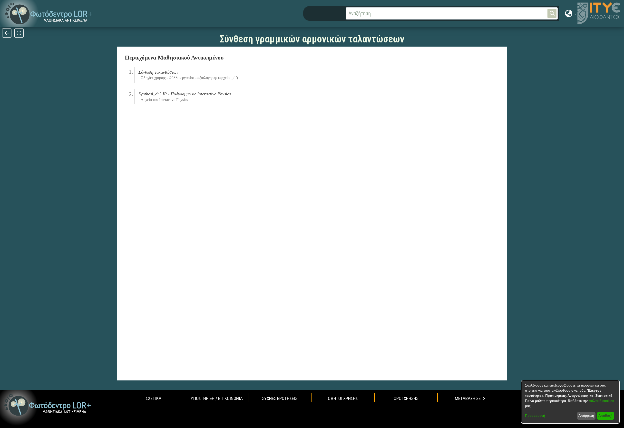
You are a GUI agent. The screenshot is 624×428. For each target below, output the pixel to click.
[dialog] (570, 401)
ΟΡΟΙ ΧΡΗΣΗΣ (406, 398)
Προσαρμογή (535, 416)
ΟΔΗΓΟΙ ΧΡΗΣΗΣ (343, 398)
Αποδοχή (605, 416)
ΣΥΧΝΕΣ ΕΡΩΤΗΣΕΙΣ (279, 398)
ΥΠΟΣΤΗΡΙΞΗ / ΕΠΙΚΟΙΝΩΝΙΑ (217, 398)
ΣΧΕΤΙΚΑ (153, 398)
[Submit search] (551, 13)
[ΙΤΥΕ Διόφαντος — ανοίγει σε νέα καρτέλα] (598, 13)
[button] (48, 13)
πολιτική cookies (601, 401)
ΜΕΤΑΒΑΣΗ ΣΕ (468, 398)
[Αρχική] (47, 405)
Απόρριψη (586, 416)
